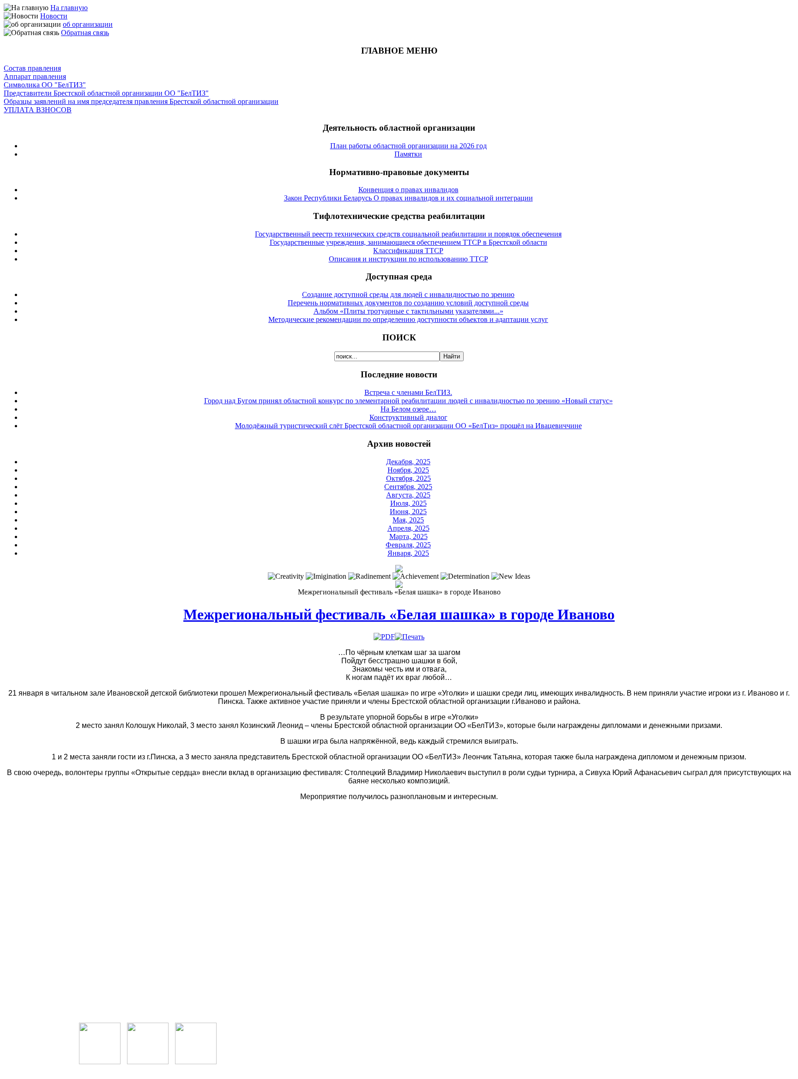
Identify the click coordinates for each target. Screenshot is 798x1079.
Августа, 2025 (408, 495)
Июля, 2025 (408, 503)
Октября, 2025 (408, 478)
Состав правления (32, 68)
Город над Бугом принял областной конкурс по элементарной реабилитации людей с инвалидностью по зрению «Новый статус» (408, 401)
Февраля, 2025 (408, 545)
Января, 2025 (408, 553)
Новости (53, 16)
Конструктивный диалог (408, 417)
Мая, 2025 (408, 520)
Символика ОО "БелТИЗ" (45, 85)
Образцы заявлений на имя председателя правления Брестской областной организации (141, 101)
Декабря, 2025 (408, 462)
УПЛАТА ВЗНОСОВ (38, 110)
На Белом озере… (408, 409)
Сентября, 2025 (408, 487)
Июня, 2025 (408, 511)
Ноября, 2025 (408, 470)
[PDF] (384, 637)
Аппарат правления (35, 76)
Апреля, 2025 (408, 528)
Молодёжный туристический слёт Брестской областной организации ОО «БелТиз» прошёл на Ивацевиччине (408, 426)
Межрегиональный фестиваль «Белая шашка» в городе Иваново (399, 614)
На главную (69, 8)
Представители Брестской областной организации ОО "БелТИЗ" (106, 93)
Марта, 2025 (408, 536)
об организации (88, 24)
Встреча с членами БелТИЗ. (408, 392)
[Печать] (409, 637)
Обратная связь (85, 32)
